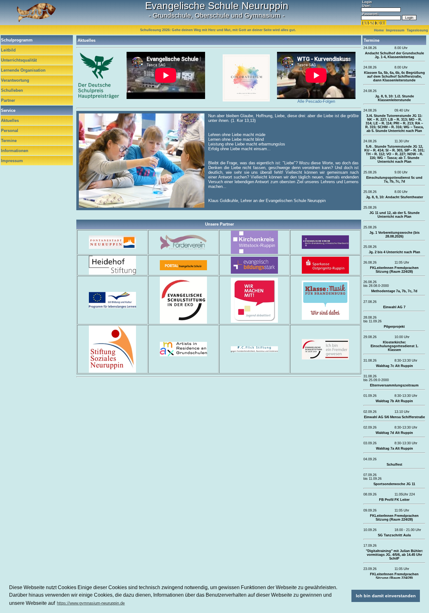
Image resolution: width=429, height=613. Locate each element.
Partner (8, 100)
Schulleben (12, 90)
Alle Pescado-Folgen (316, 101)
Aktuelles (10, 120)
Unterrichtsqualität (19, 60)
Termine (9, 140)
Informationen (14, 150)
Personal (9, 130)
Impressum (12, 160)
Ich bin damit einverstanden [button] (386, 595)
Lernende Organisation (23, 70)
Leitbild (8, 50)
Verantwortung (15, 80)
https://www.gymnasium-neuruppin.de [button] (91, 603)
